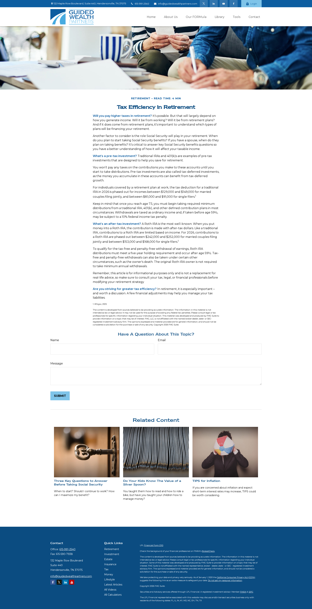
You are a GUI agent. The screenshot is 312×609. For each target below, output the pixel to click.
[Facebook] (233, 3)
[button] (151, 16)
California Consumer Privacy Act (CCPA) (236, 577)
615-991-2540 (142, 3)
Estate (108, 559)
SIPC (251, 592)
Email (162, 340)
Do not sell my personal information (225, 580)
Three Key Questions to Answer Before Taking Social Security (80, 482)
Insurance (110, 564)
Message (56, 363)
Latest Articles (113, 584)
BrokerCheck (208, 551)
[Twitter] (204, 3)
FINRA (243, 592)
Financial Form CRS (153, 545)
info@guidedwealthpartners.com (177, 3)
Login (253, 3)
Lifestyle (109, 579)
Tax (106, 569)
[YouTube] (224, 3)
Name (54, 340)
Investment (111, 554)
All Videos (110, 589)
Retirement (111, 549)
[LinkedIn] (214, 3)
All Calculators (113, 594)
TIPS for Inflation (206, 481)
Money (108, 574)
